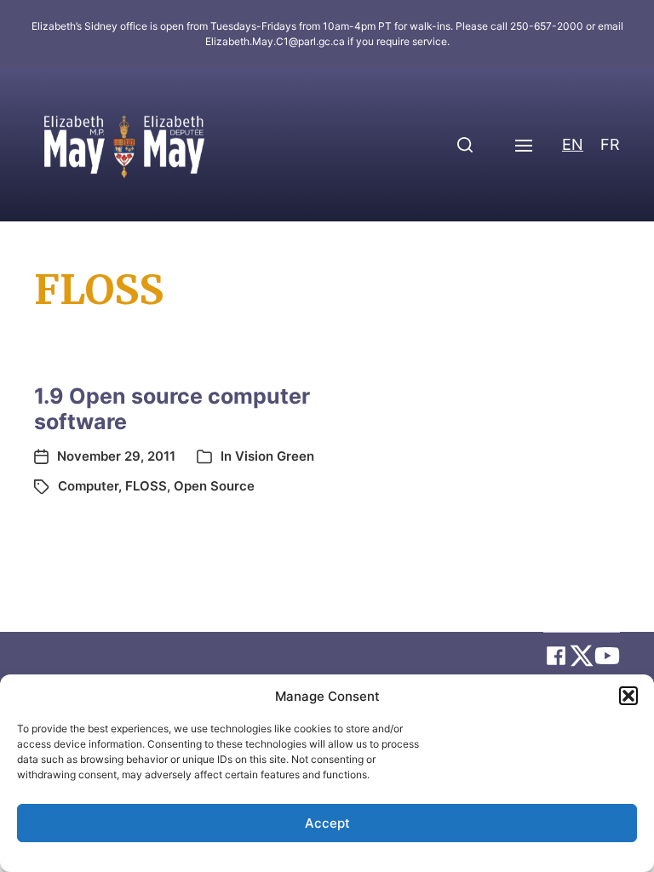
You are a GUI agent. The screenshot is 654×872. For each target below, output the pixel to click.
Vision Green (274, 456)
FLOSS (146, 486)
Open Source (214, 486)
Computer (88, 486)
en (572, 144)
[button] (628, 695)
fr (610, 144)
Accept (327, 823)
